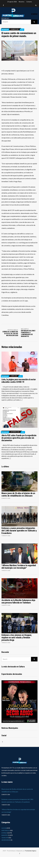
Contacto (29, 1)
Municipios (5, 835)
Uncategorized (6, 840)
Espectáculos (6, 830)
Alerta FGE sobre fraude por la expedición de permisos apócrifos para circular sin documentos (19, 438)
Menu (35, 14)
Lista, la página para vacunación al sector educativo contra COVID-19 (19, 380)
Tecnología (5, 837)
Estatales (5, 29)
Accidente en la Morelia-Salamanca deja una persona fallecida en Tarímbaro (18, 601)
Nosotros (21, 1)
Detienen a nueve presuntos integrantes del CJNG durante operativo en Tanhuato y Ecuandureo (19, 530)
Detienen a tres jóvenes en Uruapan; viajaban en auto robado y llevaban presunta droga (17, 637)
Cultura (4, 828)
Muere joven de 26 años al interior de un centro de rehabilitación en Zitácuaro (18, 494)
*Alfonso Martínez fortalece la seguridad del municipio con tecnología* (19, 566)
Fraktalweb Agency (30, 851)
